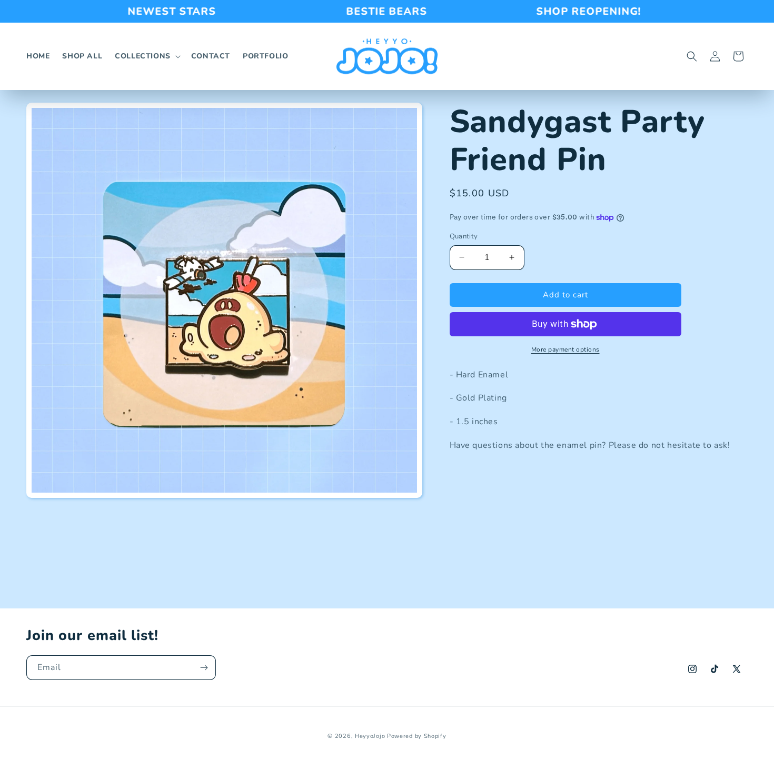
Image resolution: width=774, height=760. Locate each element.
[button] (146, 56)
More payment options (565, 349)
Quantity (464, 236)
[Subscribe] (203, 667)
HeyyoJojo (370, 736)
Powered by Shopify (416, 736)
